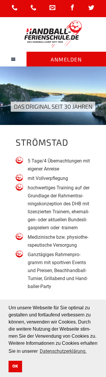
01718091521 (33, 7)
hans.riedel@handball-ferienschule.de (52, 7)
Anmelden (66, 59)
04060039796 (14, 7)
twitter (91, 7)
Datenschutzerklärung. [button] (63, 351)
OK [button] (15, 366)
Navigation (13, 59)
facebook (72, 7)
